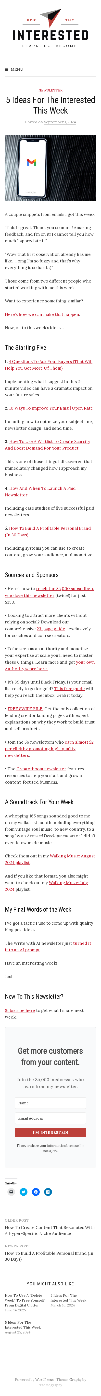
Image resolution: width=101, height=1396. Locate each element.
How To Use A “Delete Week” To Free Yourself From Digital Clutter (24, 1300)
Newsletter (50, 90)
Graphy (75, 1379)
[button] (50, 168)
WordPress (44, 1379)
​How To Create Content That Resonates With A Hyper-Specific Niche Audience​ (50, 1230)
